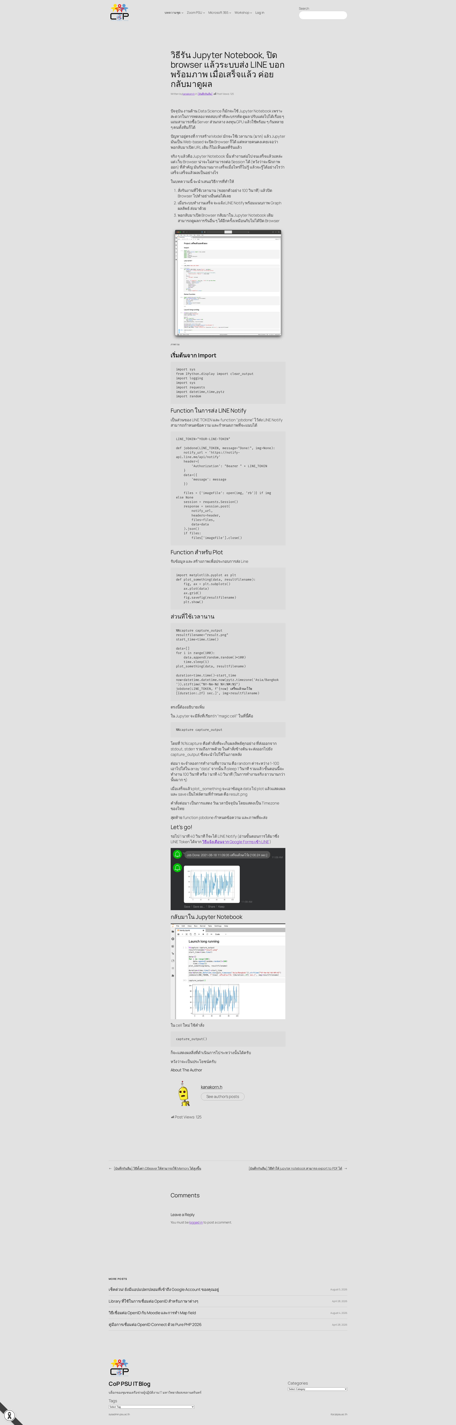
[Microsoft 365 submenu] (230, 13)
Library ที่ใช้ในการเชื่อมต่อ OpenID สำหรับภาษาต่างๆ (153, 1301)
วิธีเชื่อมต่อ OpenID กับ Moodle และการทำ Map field (152, 1313)
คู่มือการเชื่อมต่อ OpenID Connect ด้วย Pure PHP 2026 (155, 1324)
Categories (298, 1383)
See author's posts (222, 1096)
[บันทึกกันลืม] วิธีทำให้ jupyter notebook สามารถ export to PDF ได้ (295, 1168)
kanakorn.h (188, 93)
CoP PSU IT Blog (130, 1384)
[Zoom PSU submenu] (204, 13)
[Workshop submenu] (251, 13)
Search (304, 8)
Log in (259, 12)
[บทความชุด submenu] (182, 13)
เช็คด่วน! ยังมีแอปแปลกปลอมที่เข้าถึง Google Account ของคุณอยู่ (164, 1289)
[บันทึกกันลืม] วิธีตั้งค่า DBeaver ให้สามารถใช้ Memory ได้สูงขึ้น (157, 1168)
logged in (196, 1222)
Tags (113, 1400)
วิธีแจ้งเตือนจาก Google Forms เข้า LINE (235, 841)
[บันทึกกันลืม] (205, 93)
